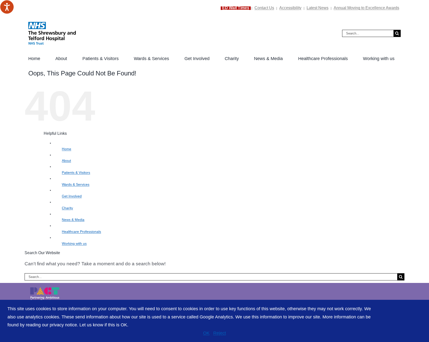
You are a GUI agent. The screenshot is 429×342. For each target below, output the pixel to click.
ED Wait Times (235, 8)
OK (206, 333)
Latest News (317, 8)
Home (66, 149)
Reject (219, 333)
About (66, 161)
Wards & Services (75, 184)
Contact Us (264, 8)
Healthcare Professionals (81, 232)
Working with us (74, 243)
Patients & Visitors (76, 172)
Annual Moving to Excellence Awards (366, 8)
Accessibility (290, 8)
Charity (67, 208)
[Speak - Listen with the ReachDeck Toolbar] (7, 7)
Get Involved (72, 196)
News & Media (73, 220)
